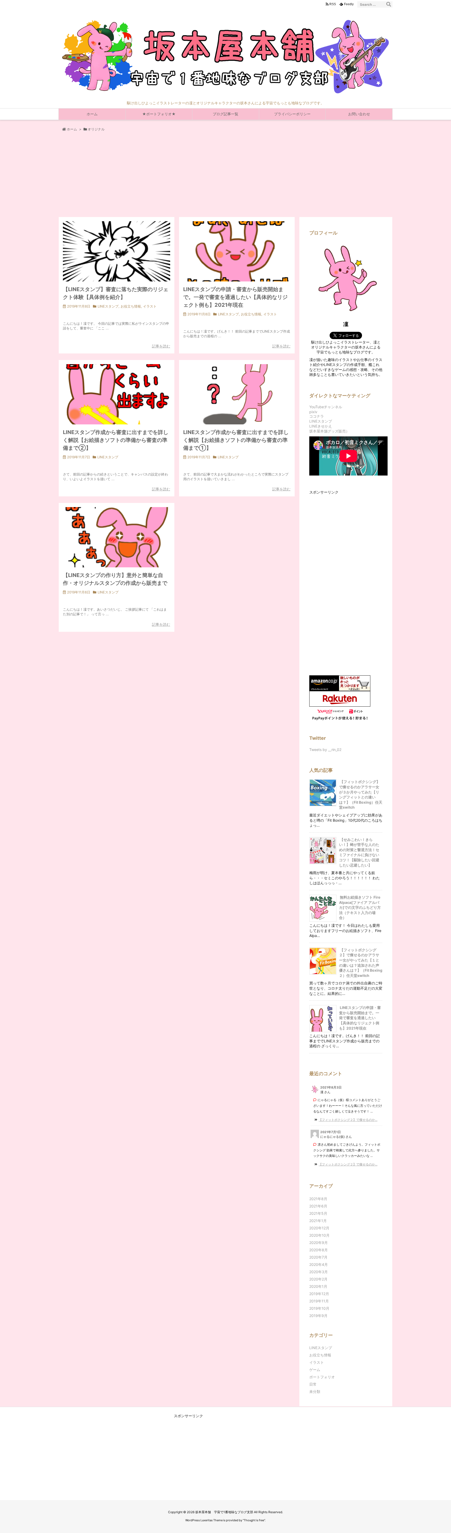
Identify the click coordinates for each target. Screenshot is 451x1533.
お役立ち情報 (131, 306)
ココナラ (316, 416)
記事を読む (161, 346)
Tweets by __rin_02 (325, 749)
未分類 (314, 1391)
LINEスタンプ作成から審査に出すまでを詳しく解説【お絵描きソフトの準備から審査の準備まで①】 (236, 440)
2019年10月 (319, 1308)
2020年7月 (318, 1257)
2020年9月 (318, 1242)
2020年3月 (318, 1272)
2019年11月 (319, 1301)
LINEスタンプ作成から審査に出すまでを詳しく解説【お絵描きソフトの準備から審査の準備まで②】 (115, 440)
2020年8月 (318, 1250)
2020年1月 (318, 1286)
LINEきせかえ (320, 426)
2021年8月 (318, 1199)
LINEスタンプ (108, 306)
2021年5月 (318, 1213)
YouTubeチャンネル (325, 407)
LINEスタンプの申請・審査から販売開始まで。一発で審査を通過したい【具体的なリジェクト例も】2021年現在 (235, 297)
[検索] (389, 4)
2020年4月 (318, 1264)
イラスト (150, 306)
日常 (313, 1384)
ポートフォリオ (322, 1377)
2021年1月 (318, 1220)
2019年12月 (319, 1293)
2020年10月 (319, 1235)
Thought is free (254, 1520)
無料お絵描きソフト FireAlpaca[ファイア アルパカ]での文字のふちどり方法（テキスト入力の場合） (360, 907)
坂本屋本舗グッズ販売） (329, 431)
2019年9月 (318, 1315)
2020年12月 (319, 1228)
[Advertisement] (225, 177)
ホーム (72, 129)
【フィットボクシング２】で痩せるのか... (348, 1120)
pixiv (313, 412)
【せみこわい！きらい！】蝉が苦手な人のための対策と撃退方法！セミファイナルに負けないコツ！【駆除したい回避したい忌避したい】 (359, 852)
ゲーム (314, 1369)
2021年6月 (318, 1206)
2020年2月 (318, 1279)
